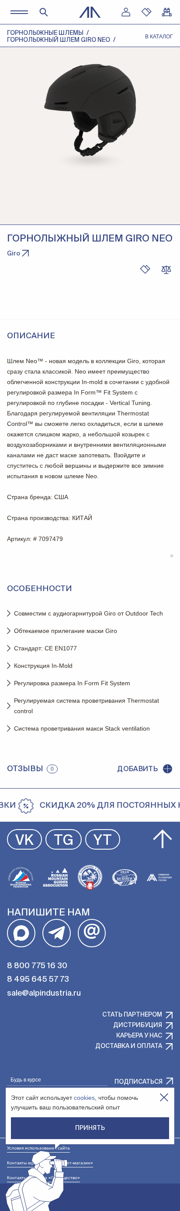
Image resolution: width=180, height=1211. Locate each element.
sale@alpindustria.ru (44, 993)
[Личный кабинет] (126, 12)
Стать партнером (132, 1015)
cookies (84, 1097)
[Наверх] (162, 839)
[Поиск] (44, 12)
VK (24, 841)
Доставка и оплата (128, 1046)
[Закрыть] (164, 1097)
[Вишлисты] (146, 12)
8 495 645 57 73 (38, 979)
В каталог (159, 37)
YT (102, 841)
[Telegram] (56, 933)
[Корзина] (167, 12)
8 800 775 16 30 (37, 966)
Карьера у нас (139, 1036)
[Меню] (19, 12)
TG (63, 841)
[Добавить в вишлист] (145, 269)
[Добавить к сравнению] (166, 269)
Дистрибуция (137, 1025)
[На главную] (90, 12)
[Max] (21, 933)
